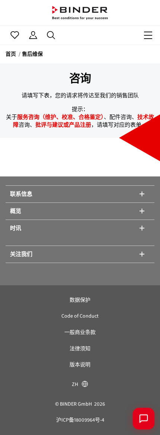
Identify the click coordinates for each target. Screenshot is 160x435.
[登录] (33, 35)
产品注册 (80, 125)
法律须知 (80, 348)
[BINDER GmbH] (80, 13)
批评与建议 (49, 125)
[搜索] (51, 35)
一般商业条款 (80, 332)
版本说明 (80, 364)
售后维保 (32, 54)
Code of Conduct (80, 315)
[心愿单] (15, 35)
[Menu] (148, 35)
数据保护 (80, 299)
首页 (11, 54)
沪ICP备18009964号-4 (80, 419)
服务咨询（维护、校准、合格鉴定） (60, 117)
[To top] (16, 418)
